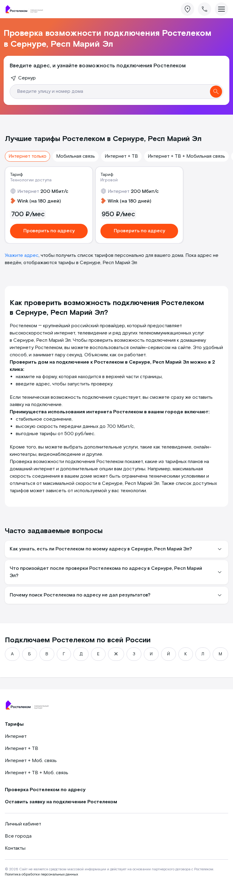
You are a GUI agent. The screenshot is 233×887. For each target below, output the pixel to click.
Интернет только (27, 156)
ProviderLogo (26, 9)
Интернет (16, 736)
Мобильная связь (75, 156)
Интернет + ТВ (121, 156)
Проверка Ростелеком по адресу (45, 790)
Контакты (15, 848)
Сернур (27, 78)
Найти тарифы (216, 92)
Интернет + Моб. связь (31, 761)
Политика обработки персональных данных (41, 874)
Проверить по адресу (49, 231)
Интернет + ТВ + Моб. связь (36, 773)
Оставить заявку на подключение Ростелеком (61, 802)
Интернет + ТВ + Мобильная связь (186, 156)
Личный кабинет (23, 824)
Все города (18, 836)
